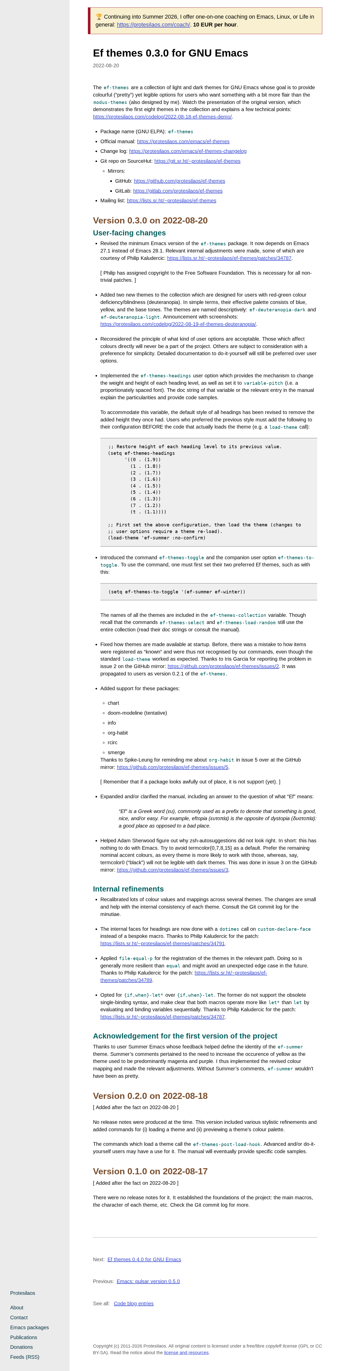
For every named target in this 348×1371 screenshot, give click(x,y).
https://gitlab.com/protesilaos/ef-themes (178, 191)
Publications (23, 1337)
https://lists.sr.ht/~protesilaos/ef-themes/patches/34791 (162, 943)
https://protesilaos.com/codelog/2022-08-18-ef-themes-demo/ (162, 116)
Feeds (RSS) (24, 1357)
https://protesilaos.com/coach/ (153, 24)
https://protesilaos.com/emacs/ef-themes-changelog (188, 151)
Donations (21, 1347)
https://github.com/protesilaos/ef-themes (179, 181)
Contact (19, 1317)
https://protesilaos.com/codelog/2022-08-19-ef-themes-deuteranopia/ (178, 324)
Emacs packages (29, 1327)
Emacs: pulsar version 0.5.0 (148, 1281)
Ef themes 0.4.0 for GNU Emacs (144, 1259)
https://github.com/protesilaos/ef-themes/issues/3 (172, 870)
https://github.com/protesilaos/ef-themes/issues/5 (172, 767)
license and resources (186, 1352)
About (16, 1307)
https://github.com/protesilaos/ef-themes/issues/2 (223, 666)
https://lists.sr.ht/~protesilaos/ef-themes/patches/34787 (229, 258)
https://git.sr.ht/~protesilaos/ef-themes (197, 161)
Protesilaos (22, 1293)
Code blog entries (134, 1303)
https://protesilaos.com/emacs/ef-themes (183, 141)
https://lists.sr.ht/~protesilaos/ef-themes (171, 200)
